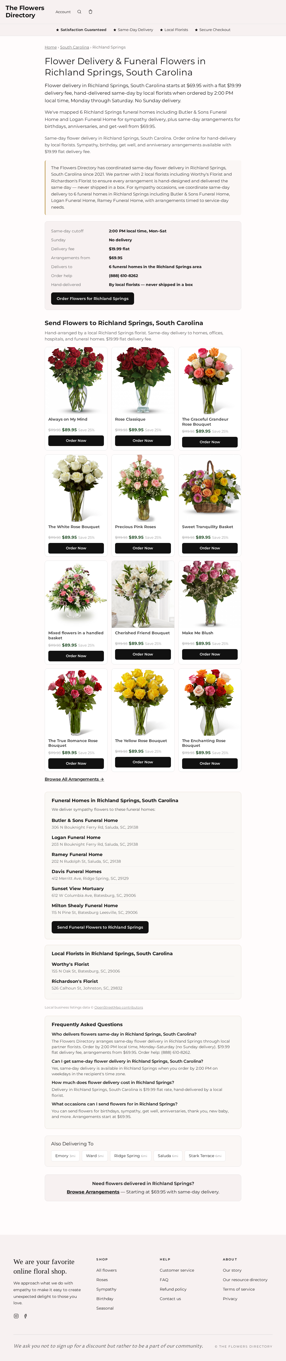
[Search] (79, 11)
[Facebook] (25, 1316)
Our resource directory (245, 1279)
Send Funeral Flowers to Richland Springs (100, 927)
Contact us (170, 1298)
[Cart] (90, 11)
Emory (65, 1155)
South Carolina (74, 47)
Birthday (104, 1298)
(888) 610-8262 (123, 275)
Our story (232, 1270)
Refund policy (173, 1289)
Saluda (168, 1155)
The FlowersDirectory (25, 11)
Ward (95, 1155)
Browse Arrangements (93, 1192)
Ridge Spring (130, 1155)
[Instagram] (16, 1316)
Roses (102, 1279)
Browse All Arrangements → (74, 779)
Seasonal (105, 1308)
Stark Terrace (205, 1155)
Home (51, 47)
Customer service (177, 1270)
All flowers (106, 1270)
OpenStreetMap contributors (118, 1007)
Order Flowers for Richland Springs (92, 298)
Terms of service (239, 1289)
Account (63, 11)
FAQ (164, 1279)
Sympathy (106, 1289)
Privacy (230, 1298)
